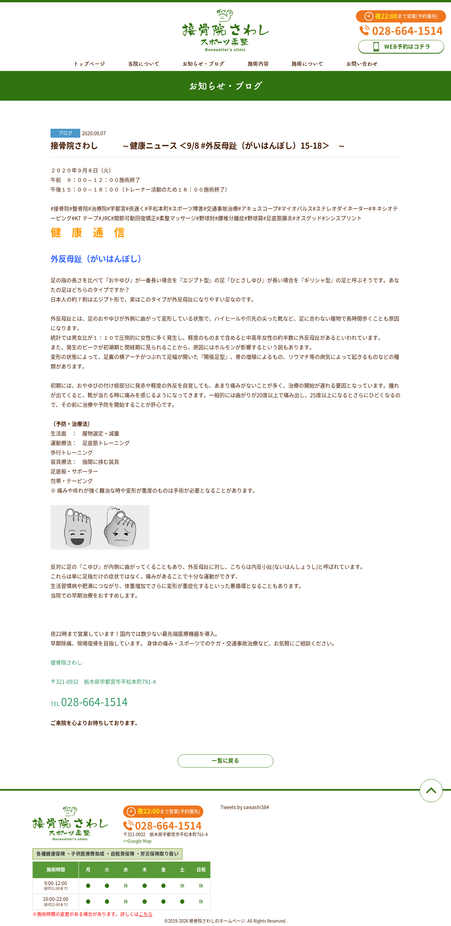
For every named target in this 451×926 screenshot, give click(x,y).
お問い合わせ (362, 63)
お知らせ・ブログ (203, 63)
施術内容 (258, 63)
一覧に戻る (225, 760)
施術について (307, 63)
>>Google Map (137, 841)
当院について (143, 63)
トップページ (89, 63)
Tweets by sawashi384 (245, 807)
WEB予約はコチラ (407, 46)
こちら (146, 914)
